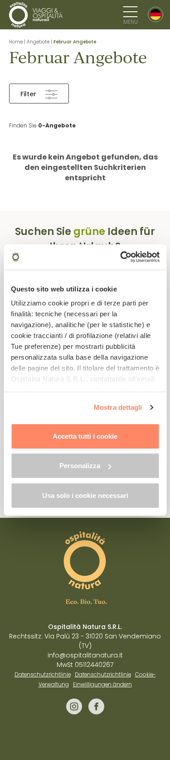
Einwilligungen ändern (102, 684)
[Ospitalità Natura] (36, 15)
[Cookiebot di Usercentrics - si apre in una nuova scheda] (121, 257)
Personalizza (79, 465)
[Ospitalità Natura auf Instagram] (75, 712)
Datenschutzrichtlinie (43, 674)
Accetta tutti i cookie (85, 436)
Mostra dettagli (118, 407)
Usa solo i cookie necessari (85, 495)
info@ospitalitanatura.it (85, 655)
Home (16, 41)
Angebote (38, 41)
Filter (28, 94)
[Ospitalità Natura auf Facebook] (96, 712)
